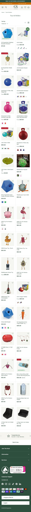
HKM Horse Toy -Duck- (7, 248)
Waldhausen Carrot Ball (23, 195)
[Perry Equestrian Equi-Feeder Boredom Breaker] (7, 186)
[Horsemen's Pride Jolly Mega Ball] (7, 81)
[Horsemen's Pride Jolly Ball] (23, 133)
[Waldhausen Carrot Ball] (23, 186)
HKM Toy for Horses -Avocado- (22, 273)
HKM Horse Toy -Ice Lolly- (22, 249)
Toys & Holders (9, 12)
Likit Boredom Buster (22, 67)
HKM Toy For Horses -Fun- (7, 222)
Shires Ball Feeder (5, 322)
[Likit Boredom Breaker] (23, 81)
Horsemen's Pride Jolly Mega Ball (7, 91)
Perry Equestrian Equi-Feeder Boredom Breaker (7, 195)
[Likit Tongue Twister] (23, 287)
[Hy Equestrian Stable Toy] (7, 59)
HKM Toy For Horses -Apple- (7, 398)
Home (3, 12)
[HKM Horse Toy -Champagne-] (7, 287)
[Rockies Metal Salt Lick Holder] (23, 389)
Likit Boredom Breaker (22, 90)
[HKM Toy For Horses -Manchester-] (7, 365)
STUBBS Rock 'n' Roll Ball (6, 348)
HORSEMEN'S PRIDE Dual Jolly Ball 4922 (22, 116)
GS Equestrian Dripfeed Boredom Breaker (7, 43)
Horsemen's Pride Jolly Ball (23, 143)
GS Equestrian (8, 508)
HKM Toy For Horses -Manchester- (7, 374)
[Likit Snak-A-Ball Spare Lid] (7, 160)
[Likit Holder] (23, 33)
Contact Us (5, 480)
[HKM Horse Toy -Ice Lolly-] (23, 239)
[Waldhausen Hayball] (23, 160)
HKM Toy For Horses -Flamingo (22, 222)
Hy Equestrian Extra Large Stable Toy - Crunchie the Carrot (22, 323)
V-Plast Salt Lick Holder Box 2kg (23, 423)
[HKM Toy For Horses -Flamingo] (23, 212)
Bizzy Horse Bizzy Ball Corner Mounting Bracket (23, 374)
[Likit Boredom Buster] (23, 59)
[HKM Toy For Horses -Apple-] (7, 389)
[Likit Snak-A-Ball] (7, 133)
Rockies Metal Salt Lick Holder (23, 398)
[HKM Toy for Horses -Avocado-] (23, 263)
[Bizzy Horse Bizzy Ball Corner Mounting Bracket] (23, 365)
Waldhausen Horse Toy (7, 272)
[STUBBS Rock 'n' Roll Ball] (7, 338)
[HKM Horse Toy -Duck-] (7, 239)
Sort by (3, 21)
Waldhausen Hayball (22, 169)
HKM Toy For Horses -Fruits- (22, 348)
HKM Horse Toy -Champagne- (5, 297)
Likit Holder (20, 42)
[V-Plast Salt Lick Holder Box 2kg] (23, 413)
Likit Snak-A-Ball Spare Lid (7, 170)
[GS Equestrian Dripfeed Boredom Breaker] (7, 33)
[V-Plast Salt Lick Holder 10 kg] (7, 413)
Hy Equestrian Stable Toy (6, 68)
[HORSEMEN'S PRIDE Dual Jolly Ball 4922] (23, 107)
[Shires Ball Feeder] (7, 313)
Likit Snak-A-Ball (5, 142)
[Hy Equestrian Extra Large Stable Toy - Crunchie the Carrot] (23, 313)
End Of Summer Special (6, 3)
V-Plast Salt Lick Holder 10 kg (7, 423)
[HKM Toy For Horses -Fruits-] (23, 338)
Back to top (15, 442)
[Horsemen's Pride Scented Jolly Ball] (7, 107)
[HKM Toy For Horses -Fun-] (7, 212)
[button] (28, 7)
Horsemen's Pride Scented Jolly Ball (5, 116)
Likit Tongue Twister (22, 296)
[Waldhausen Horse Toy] (7, 263)
